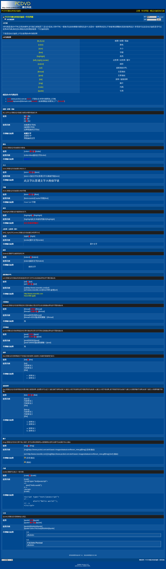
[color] (40, 45)
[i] (40, 41)
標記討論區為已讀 (157, 11)
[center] (45, 60)
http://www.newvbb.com (33, 294)
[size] (41, 49)
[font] (41, 52)
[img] (41, 83)
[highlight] (41, 56)
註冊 (138, 11)
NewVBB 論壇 (30, 296)
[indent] (41, 64)
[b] (38, 41)
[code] (40, 87)
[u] (43, 41)
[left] (34, 60)
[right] (39, 60)
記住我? (161, 17)
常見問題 (145, 11)
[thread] (41, 72)
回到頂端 (161, 560)
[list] (40, 79)
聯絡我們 (141, 560)
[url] (40, 68)
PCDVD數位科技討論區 (11, 11)
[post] (41, 76)
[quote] (40, 91)
